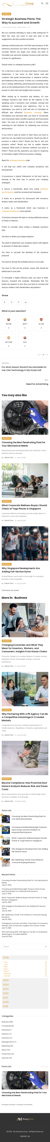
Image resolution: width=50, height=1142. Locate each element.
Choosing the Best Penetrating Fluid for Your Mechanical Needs (23, 444)
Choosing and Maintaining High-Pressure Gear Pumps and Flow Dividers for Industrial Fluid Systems (29, 829)
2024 (6, 984)
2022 (6, 993)
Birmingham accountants (9, 1104)
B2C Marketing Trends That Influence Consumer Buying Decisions (27, 861)
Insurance (6, 1038)
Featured (5, 1030)
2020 (6, 1002)
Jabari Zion (8, 457)
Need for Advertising (37, 384)
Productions (6, 1054)
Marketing (6, 1046)
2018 (5, 1006)
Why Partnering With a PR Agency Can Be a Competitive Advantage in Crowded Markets (25, 717)
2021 (5, 997)
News (4, 1050)
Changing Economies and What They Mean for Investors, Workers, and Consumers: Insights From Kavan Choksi (24, 648)
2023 (6, 989)
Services (5, 1058)
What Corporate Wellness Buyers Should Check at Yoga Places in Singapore (24, 507)
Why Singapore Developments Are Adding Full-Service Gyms (21, 570)
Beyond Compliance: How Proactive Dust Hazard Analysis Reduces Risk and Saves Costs (25, 786)
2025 (6, 980)
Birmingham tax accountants (24, 1104)
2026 (6, 957)
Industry (5, 1034)
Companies (6, 1026)
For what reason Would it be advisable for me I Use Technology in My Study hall (24, 369)
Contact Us (25, 1136)
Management (7, 1042)
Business (6, 14)
